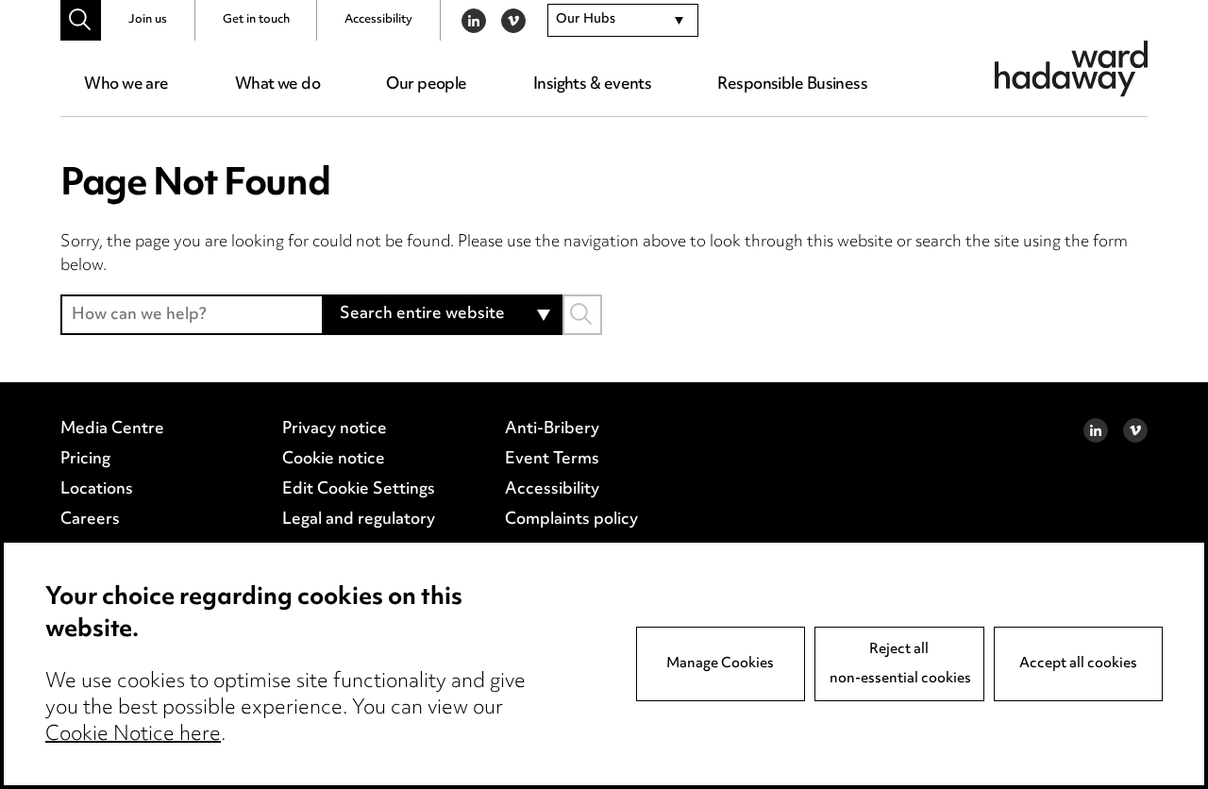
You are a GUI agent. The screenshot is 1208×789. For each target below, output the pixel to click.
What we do (277, 85)
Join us (147, 20)
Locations (96, 490)
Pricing (85, 460)
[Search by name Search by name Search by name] (582, 314)
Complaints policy (571, 520)
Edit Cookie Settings (358, 490)
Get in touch (256, 20)
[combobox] (622, 21)
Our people (426, 85)
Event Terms (552, 460)
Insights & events (592, 85)
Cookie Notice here (133, 735)
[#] (80, 20)
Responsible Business (792, 85)
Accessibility (378, 20)
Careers (90, 520)
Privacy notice (334, 429)
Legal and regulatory (358, 520)
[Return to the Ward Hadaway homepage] (1071, 68)
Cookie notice (333, 460)
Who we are (126, 85)
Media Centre (112, 429)
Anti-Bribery (552, 429)
